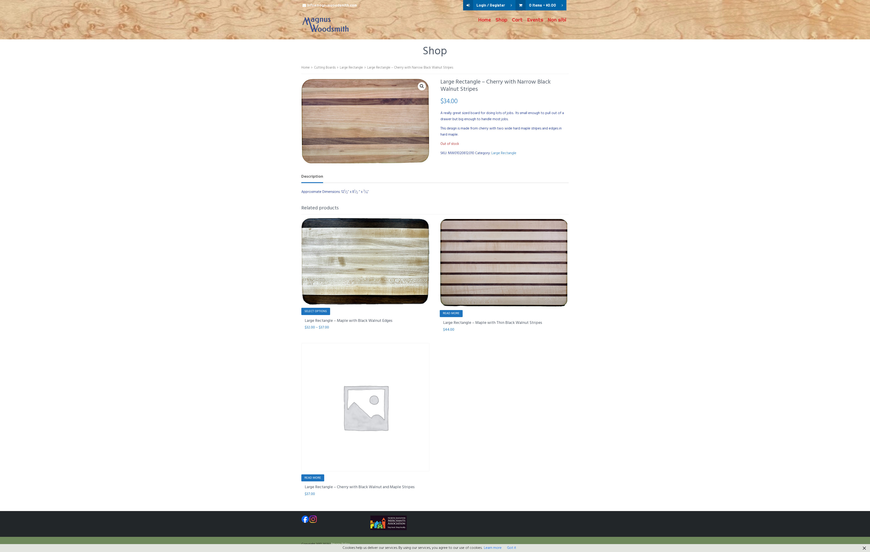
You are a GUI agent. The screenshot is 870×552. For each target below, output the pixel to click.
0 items (542, 5)
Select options (315, 311)
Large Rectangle (351, 67)
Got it (511, 548)
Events (535, 20)
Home (484, 20)
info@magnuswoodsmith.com (332, 5)
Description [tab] (312, 176)
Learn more (493, 548)
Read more (451, 313)
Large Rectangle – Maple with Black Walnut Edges (348, 321)
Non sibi (557, 20)
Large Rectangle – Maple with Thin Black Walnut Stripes (492, 323)
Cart (517, 20)
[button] (422, 86)
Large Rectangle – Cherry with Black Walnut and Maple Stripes (360, 487)
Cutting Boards (325, 67)
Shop (501, 20)
